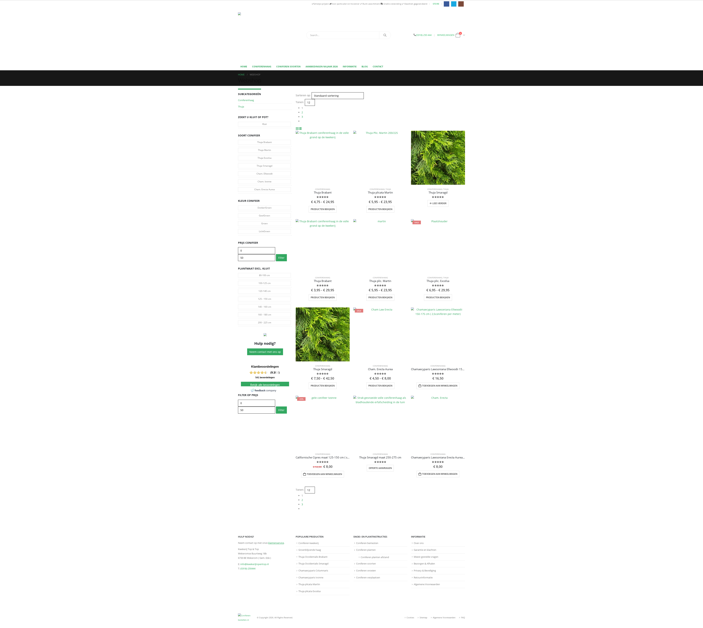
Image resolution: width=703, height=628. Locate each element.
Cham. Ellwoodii (264, 173)
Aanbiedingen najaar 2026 (322, 66)
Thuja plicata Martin (309, 584)
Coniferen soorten (288, 66)
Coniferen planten (366, 549)
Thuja (388, 189)
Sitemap (423, 617)
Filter (281, 257)
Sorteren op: (303, 95)
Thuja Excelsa (264, 157)
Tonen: (300, 102)
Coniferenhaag (261, 66)
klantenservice (276, 543)
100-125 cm (264, 283)
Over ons (419, 543)
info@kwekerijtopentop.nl (254, 564)
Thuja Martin (264, 150)
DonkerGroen (264, 207)
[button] (297, 128)
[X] (453, 4)
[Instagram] (461, 4)
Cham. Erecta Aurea (264, 189)
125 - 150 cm (264, 298)
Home (243, 66)
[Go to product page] (323, 158)
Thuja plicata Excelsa (309, 591)
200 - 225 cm (264, 322)
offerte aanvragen (380, 468)
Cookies (410, 617)
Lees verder (439, 203)
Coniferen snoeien (366, 570)
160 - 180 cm (264, 314)
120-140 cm (264, 291)
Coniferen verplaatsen (368, 577)
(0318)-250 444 (424, 35)
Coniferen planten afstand (375, 557)
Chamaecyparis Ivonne (310, 577)
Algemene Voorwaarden (427, 584)
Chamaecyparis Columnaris (313, 570)
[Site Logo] (261, 35)
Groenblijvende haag (309, 549)
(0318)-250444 (247, 568)
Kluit (264, 124)
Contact (378, 66)
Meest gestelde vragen (426, 556)
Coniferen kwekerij (308, 543)
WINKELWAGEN (445, 35)
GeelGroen (264, 215)
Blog (365, 66)
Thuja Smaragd (264, 165)
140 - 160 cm (264, 306)
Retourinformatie (423, 577)
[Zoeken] (385, 35)
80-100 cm (264, 275)
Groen (264, 223)
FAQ (463, 617)
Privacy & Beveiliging (425, 570)
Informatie (350, 66)
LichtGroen (264, 231)
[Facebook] (446, 4)
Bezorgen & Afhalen (424, 563)
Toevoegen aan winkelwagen (439, 385)
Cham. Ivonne (264, 181)
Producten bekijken (323, 209)
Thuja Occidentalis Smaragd (313, 563)
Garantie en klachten (425, 549)
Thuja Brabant (264, 142)
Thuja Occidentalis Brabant (313, 556)
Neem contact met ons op (265, 352)
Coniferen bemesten (367, 543)
